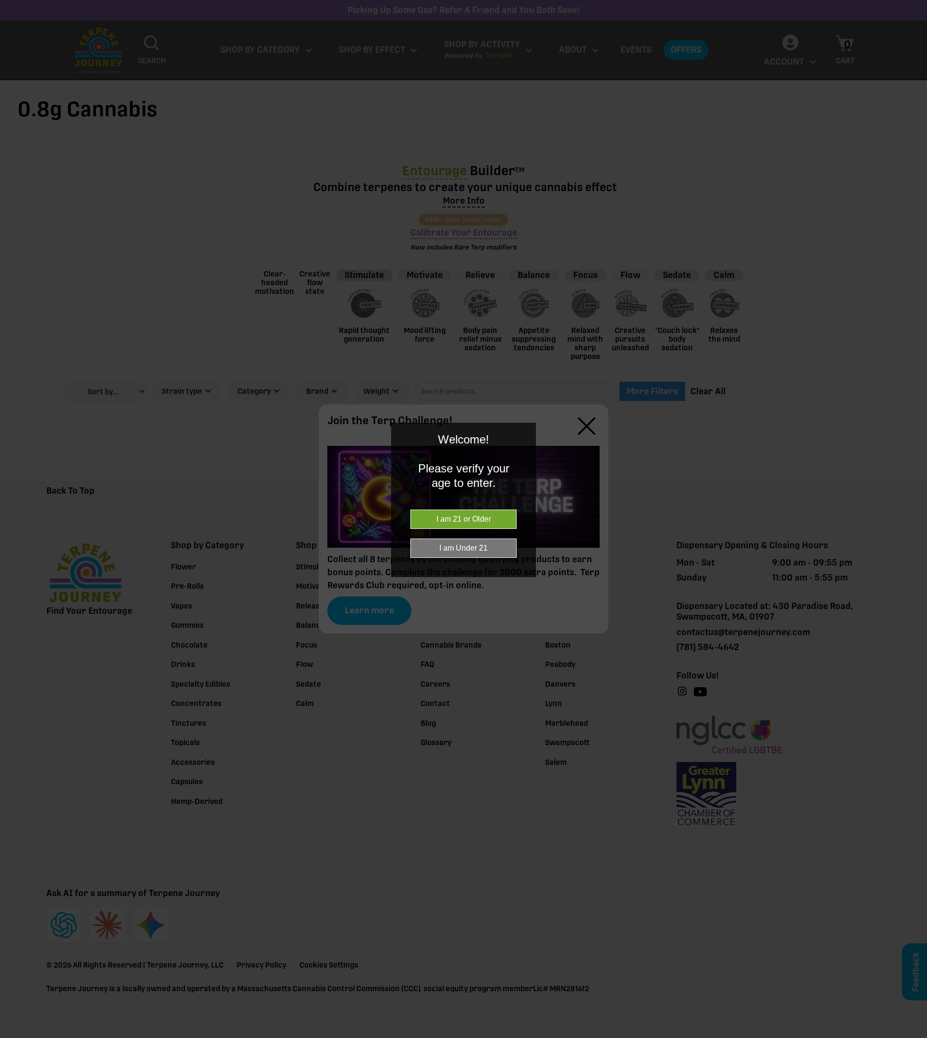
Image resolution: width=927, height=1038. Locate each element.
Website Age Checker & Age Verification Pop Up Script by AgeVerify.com (915, 1035)
